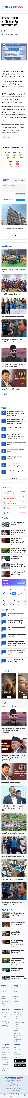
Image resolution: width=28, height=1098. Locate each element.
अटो (15, 999)
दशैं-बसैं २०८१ (4, 1071)
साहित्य (3, 994)
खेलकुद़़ (3, 999)
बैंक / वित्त (16, 996)
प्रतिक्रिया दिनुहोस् (20, 194)
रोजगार (15, 994)
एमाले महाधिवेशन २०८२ (5, 1065)
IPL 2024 (3, 1019)
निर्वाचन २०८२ (4, 1062)
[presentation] (12, 236)
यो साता (8, 706)
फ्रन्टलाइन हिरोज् (17, 1033)
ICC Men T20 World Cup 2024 (6, 1015)
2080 (17, 1016)
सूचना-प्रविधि (17, 1001)
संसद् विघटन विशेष (5, 1052)
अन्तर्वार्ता (3, 996)
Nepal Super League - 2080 (5, 1026)
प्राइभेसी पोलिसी (17, 1055)
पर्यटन (15, 991)
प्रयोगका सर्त (17, 1050)
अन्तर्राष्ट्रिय (3, 1006)
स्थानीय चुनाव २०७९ (5, 1057)
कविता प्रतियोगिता (6, 137)
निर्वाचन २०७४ (4, 1055)
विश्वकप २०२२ (4, 1068)
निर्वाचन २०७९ (4, 1060)
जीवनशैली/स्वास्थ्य (5, 1001)
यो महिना (14, 706)
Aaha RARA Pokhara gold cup (6, 1022)
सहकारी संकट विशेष (6, 1048)
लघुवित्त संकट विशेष (5, 1050)
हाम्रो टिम (16, 1048)
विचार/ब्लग (4, 991)
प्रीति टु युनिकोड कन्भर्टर (17, 1036)
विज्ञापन (15, 1052)
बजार (15, 989)
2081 (17, 1018)
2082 (17, 1020)
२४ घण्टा (3, 706)
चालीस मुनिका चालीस (19, 1022)
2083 (17, 1028)
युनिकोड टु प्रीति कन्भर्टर (17, 1040)
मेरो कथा (16, 1031)
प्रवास (2, 1004)
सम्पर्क (15, 1057)
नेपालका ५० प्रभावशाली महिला (18, 1013)
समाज (2, 989)
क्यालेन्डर (6, 580)
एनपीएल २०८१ (4, 1012)
